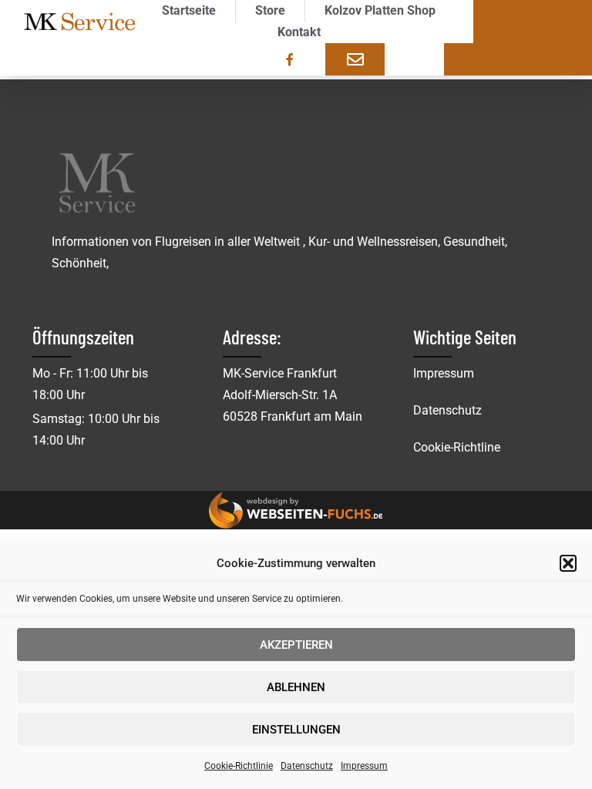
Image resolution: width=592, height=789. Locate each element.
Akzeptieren (296, 645)
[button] (568, 563)
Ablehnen (296, 687)
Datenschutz (307, 765)
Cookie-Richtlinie (238, 765)
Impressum (364, 765)
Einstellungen (296, 730)
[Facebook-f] (290, 59)
